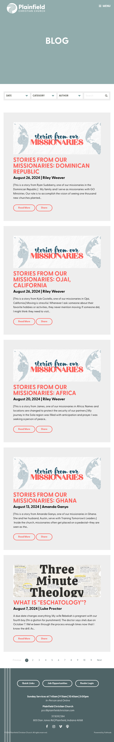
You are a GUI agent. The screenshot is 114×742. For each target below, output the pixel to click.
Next (99, 660)
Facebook (48, 726)
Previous (17, 660)
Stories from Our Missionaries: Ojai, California (42, 280)
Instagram (54, 726)
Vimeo (61, 726)
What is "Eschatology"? (49, 603)
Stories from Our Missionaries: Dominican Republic (51, 166)
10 (84, 660)
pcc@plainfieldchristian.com (57, 710)
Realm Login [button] (87, 683)
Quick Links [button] (28, 683)
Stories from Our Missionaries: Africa (44, 390)
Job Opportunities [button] (57, 683)
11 (91, 660)
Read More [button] (24, 208)
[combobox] (17, 96)
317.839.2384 (58, 716)
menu (106, 6)
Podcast (68, 726)
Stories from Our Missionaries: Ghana (45, 498)
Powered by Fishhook (102, 733)
